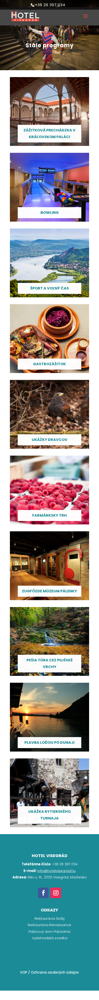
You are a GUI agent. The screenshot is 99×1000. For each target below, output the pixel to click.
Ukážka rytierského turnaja (49, 815)
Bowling (50, 212)
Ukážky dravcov (49, 439)
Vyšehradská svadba (49, 938)
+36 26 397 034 (50, 5)
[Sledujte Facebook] (43, 893)
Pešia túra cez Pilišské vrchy (49, 663)
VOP (23, 972)
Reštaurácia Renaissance (49, 924)
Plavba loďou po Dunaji (49, 742)
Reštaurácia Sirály (50, 918)
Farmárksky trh (49, 515)
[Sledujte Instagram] (55, 893)
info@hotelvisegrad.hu (57, 870)
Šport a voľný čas (49, 288)
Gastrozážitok (49, 364)
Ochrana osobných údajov (55, 972)
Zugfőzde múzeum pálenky (49, 591)
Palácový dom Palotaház (49, 931)
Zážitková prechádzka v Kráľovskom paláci (49, 133)
